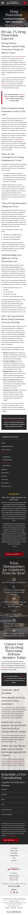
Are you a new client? (6, 809)
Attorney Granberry (6, 83)
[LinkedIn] (14, 892)
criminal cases (5, 667)
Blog (14, 858)
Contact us (17, 246)
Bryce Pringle (14, 853)
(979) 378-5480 (14, 886)
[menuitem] (14, 443)
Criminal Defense (14, 855)
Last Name (4, 794)
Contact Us (14, 860)
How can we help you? (6, 814)
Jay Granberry (14, 848)
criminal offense (20, 56)
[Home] (13, 2)
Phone (3, 799)
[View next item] (20, 550)
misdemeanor (18, 139)
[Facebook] (11, 892)
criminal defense (16, 761)
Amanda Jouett (14, 850)
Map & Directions (14, 879)
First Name (4, 789)
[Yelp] (17, 892)
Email (2, 804)
